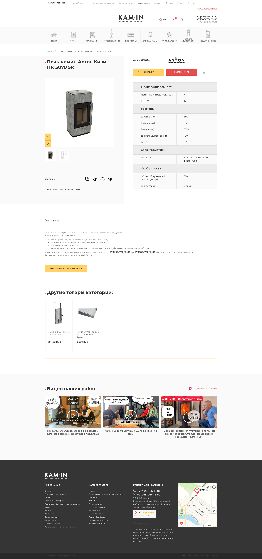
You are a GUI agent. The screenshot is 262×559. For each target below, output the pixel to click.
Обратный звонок (208, 8)
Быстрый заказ (181, 72)
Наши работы (76, 3)
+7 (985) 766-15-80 (207, 19)
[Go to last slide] (48, 137)
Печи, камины (65, 51)
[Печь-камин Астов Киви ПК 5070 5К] (79, 112)
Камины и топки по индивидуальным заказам (139, 3)
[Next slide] (48, 143)
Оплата (169, 3)
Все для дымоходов (98, 520)
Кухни (92, 491)
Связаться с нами (53, 517)
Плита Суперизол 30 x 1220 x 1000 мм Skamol (88, 335)
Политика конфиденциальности (60, 556)
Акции (181, 3)
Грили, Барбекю (97, 517)
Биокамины (94, 510)
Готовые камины (97, 507)
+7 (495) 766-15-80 (207, 16)
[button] (50, 155)
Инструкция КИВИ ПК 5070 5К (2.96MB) (64, 190)
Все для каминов (97, 523)
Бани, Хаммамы (96, 514)
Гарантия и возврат (54, 500)
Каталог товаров (57, 3)
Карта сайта (50, 520)
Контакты (192, 3)
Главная (48, 51)
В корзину (149, 72)
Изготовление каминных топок (60, 527)
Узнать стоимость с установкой (66, 269)
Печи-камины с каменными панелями (107, 494)
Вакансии (49, 514)
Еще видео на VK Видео (205, 388)
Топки (92, 500)
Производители (52, 523)
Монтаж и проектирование (101, 3)
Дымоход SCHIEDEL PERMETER (59, 333)
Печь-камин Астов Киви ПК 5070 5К (94, 51)
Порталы (93, 497)
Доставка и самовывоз (55, 494)
